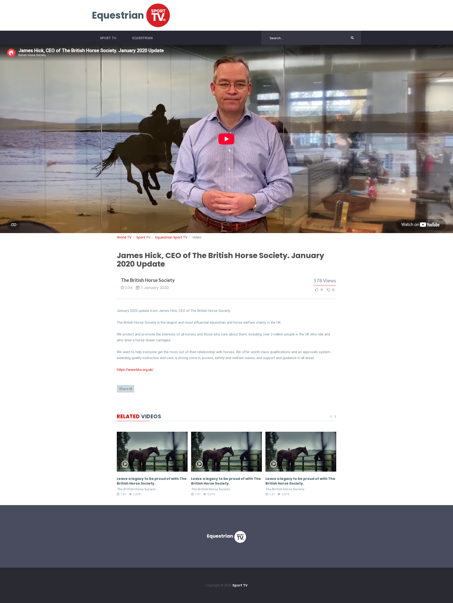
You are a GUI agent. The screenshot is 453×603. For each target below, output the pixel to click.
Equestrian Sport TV (171, 237)
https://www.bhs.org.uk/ (135, 370)
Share (124, 389)
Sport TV (108, 38)
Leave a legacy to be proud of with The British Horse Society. (152, 481)
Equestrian (142, 38)
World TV (124, 237)
